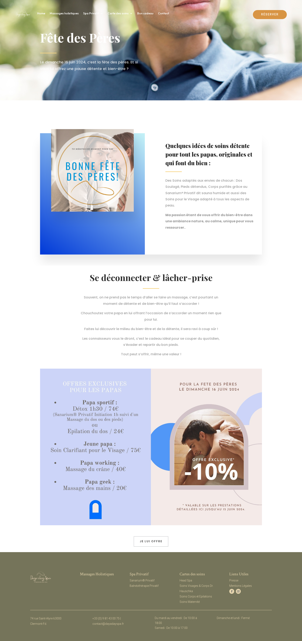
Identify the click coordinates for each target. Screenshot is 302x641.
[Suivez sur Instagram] (238, 591)
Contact (163, 13)
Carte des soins (118, 13)
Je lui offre (151, 541)
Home (41, 13)
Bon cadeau (145, 13)
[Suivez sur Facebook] (231, 591)
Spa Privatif (91, 13)
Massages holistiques (64, 13)
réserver (270, 14)
